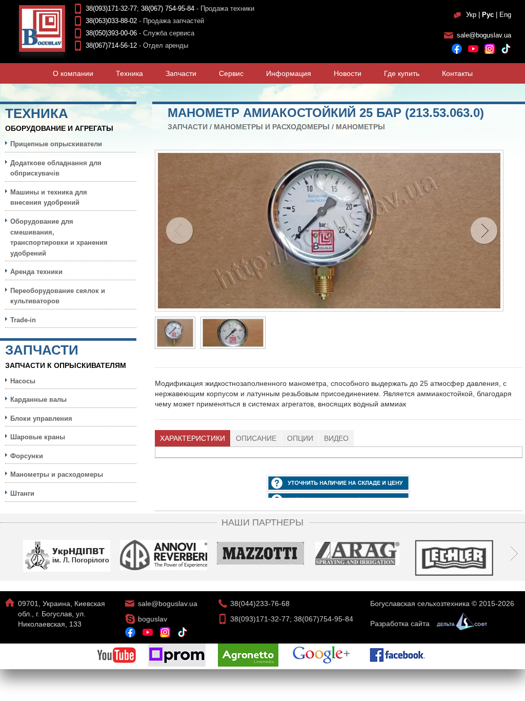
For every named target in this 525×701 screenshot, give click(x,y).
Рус (488, 14)
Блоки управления (41, 418)
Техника (129, 73)
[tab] (193, 438)
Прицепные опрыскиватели (56, 144)
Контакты (457, 73)
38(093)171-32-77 (111, 8)
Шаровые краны (37, 437)
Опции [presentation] (300, 438)
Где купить (401, 73)
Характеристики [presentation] (192, 438)
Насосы (22, 381)
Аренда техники (36, 272)
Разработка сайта (401, 623)
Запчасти (181, 73)
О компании (73, 73)
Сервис (231, 73)
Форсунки (26, 456)
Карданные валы (38, 399)
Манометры (360, 127)
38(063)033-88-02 (111, 21)
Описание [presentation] (256, 438)
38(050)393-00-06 (111, 33)
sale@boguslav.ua (484, 35)
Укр (471, 14)
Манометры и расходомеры (272, 127)
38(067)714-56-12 (111, 45)
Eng (505, 14)
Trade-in (23, 320)
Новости (347, 73)
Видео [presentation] (336, 438)
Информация (288, 73)
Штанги (22, 493)
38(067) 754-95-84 (167, 8)
